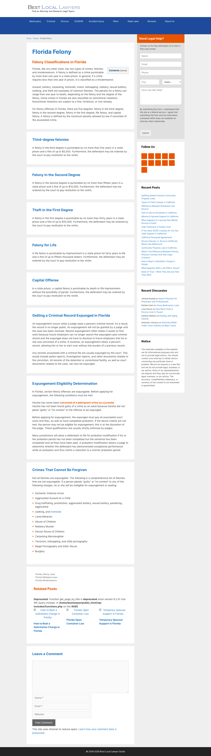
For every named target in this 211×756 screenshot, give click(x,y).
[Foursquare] (158, 163)
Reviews (152, 21)
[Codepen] (144, 163)
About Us (169, 21)
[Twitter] (144, 156)
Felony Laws (49, 574)
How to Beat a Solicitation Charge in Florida (47, 627)
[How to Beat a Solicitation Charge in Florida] (48, 617)
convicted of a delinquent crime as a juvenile (87, 402)
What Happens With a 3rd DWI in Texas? (160, 268)
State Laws (133, 21)
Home (29, 38)
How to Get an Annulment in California (159, 212)
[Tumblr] (144, 170)
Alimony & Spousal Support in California (159, 216)
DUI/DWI (78, 21)
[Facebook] (151, 156)
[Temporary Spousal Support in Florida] (113, 613)
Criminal (51, 21)
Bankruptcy (35, 21)
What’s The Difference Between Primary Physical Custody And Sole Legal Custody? (160, 254)
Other (116, 21)
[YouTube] (165, 156)
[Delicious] (172, 163)
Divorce (65, 21)
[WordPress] (158, 156)
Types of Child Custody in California (158, 202)
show (123, 70)
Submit (145, 133)
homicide (56, 511)
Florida (35, 38)
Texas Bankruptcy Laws (168, 305)
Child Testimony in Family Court (156, 227)
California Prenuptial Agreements (156, 237)
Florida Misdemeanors (46, 580)
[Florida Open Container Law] (80, 613)
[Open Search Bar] (180, 30)
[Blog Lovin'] (172, 156)
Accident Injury (96, 21)
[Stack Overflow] (151, 163)
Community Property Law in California (159, 248)
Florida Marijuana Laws (46, 577)
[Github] (165, 163)
